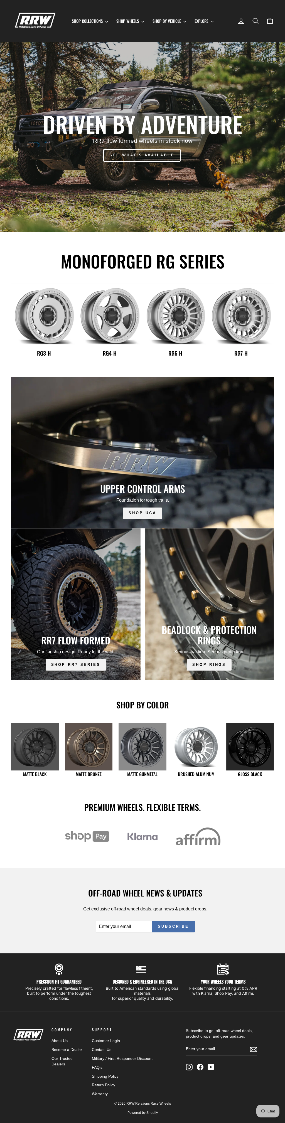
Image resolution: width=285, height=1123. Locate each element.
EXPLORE (202, 21)
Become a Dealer (66, 1050)
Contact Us (101, 1050)
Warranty (100, 1094)
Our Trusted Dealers (62, 1061)
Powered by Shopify (142, 1113)
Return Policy (103, 1085)
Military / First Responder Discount (122, 1058)
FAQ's (97, 1067)
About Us (59, 1041)
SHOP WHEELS (128, 21)
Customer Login (106, 1041)
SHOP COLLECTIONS (88, 21)
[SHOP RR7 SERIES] (76, 604)
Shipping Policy (105, 1076)
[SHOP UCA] (142, 452)
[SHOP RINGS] (209, 604)
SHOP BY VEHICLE (167, 21)
